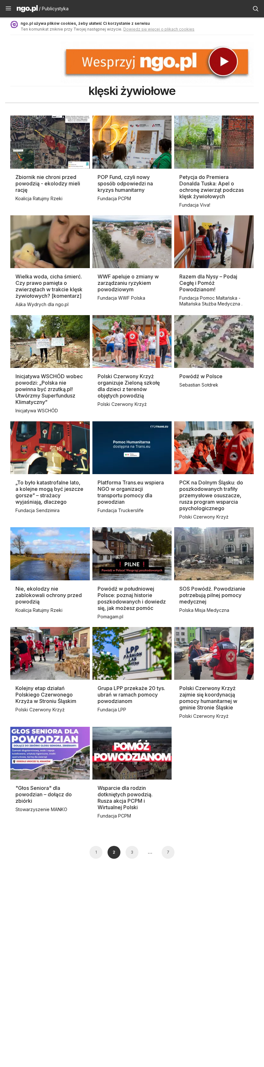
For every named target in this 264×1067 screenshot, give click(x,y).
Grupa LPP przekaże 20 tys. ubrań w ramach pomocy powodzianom (131, 694)
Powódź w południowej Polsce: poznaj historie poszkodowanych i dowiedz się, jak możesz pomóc (132, 598)
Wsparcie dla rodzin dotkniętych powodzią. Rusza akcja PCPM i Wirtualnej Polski (125, 797)
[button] (8, 9)
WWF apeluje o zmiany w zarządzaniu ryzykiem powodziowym (128, 283)
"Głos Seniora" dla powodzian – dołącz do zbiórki (43, 794)
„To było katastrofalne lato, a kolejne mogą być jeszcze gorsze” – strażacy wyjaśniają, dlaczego (49, 492)
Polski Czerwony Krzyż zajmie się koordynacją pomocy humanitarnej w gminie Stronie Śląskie (208, 698)
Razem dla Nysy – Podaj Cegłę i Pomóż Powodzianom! (208, 283)
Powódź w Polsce (200, 376)
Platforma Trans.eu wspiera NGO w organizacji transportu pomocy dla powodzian (131, 492)
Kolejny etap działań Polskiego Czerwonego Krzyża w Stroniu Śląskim (45, 694)
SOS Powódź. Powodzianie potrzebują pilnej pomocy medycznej (212, 595)
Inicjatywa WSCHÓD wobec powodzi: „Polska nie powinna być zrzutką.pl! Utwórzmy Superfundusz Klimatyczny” (49, 389)
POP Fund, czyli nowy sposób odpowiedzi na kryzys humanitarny (125, 183)
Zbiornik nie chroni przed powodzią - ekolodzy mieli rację (47, 183)
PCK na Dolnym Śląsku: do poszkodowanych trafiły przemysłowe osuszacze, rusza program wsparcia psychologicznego (211, 495)
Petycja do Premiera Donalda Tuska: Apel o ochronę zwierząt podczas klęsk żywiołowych (211, 187)
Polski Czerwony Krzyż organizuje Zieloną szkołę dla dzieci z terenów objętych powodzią (129, 386)
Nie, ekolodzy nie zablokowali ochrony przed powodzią (48, 595)
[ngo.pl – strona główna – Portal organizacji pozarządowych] (27, 9)
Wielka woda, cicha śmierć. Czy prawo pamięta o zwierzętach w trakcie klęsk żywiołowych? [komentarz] (48, 286)
